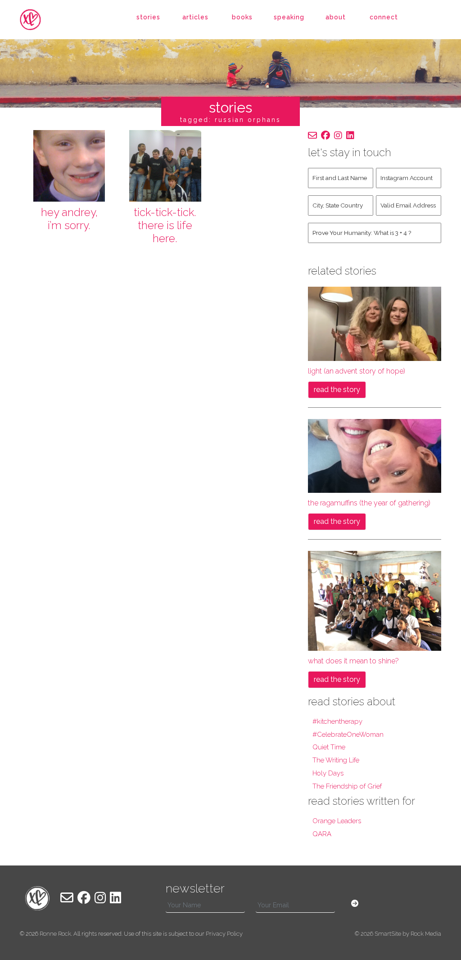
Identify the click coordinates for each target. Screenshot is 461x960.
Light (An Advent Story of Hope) (356, 371)
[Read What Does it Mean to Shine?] (374, 600)
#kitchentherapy (337, 721)
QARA (321, 834)
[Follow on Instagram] (338, 135)
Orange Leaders (336, 821)
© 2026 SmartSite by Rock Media (398, 933)
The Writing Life (335, 760)
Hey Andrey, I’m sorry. (69, 219)
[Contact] (312, 135)
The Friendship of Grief (347, 786)
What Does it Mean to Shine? (353, 661)
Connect (384, 17)
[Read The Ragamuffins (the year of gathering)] (374, 455)
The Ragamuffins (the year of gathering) (369, 503)
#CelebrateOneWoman (348, 734)
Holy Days (327, 773)
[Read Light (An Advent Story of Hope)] (374, 323)
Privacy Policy (224, 933)
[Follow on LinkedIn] (350, 135)
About (335, 17)
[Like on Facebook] (325, 135)
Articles (195, 17)
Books (242, 17)
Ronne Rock (55, 933)
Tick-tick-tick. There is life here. (165, 225)
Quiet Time (328, 747)
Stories (148, 17)
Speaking (289, 17)
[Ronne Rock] (37, 19)
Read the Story (337, 389)
